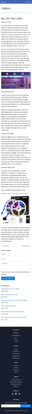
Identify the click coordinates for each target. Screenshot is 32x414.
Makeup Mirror (16, 355)
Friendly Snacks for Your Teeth (10, 289)
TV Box (16, 349)
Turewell (16, 410)
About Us (16, 365)
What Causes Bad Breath (8, 306)
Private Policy (16, 370)
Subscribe (26, 406)
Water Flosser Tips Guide (16, 382)
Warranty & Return (16, 384)
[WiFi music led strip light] (16, 224)
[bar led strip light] (16, 88)
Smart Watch (16, 351)
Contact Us (16, 367)
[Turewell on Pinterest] (19, 394)
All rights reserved (23, 410)
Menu (4, 2)
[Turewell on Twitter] (13, 394)
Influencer (16, 386)
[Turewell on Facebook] (16, 394)
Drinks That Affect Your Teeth (9, 294)
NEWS (16, 372)
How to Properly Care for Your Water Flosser (14, 300)
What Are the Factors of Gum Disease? (12, 311)
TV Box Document (16, 379)
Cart (29, 2)
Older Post (6, 246)
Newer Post (25, 246)
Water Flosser (16, 353)
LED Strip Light (16, 358)
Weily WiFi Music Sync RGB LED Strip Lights (14, 193)
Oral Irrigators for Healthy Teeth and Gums (13, 317)
